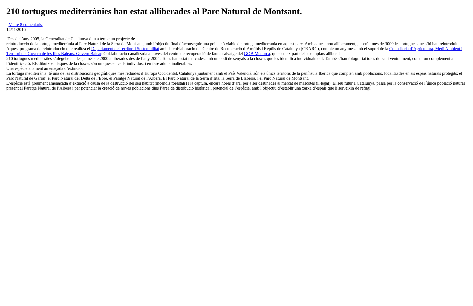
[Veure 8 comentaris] (25, 24)
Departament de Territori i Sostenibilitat (125, 48)
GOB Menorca (257, 53)
